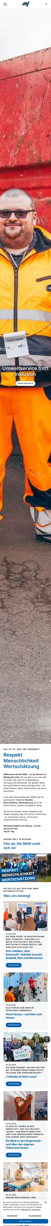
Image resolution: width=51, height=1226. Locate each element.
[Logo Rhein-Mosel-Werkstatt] (26, 4)
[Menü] (5, 4)
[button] (47, 4)
